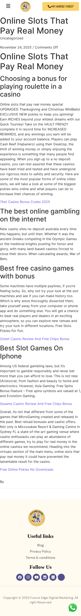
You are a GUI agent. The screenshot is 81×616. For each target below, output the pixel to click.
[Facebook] (19, 577)
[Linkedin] (44, 577)
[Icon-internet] (61, 577)
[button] (8, 6)
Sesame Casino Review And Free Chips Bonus (36, 404)
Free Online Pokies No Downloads (26, 469)
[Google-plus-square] (52, 577)
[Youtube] (36, 577)
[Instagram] (28, 577)
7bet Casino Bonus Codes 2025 (25, 202)
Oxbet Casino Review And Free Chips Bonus (34, 339)
